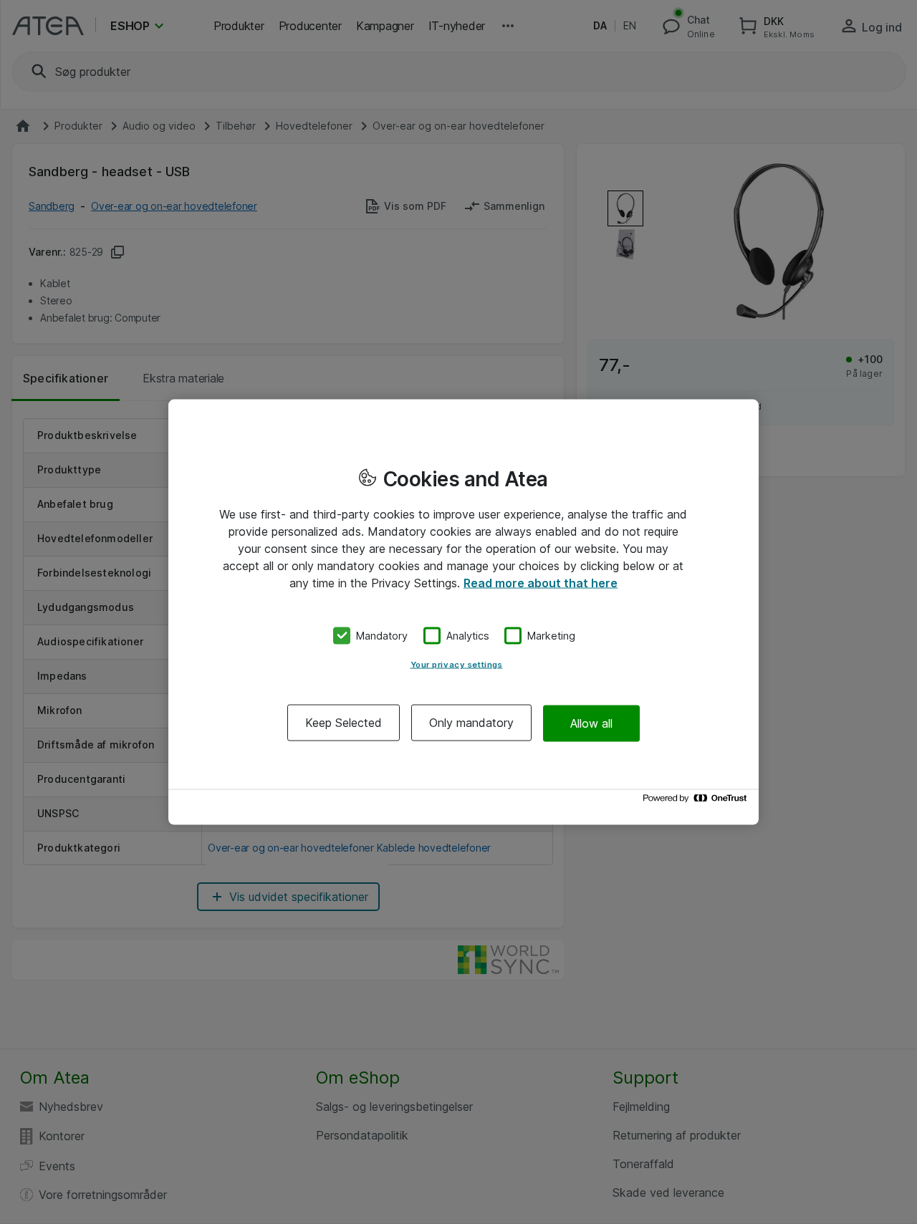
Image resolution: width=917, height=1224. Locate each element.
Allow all (591, 722)
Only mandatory (471, 722)
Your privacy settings (457, 665)
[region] (463, 612)
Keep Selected (343, 722)
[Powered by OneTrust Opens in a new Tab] (697, 802)
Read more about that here (541, 582)
